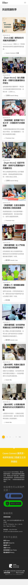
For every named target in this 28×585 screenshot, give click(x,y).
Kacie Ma (8, 380)
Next (20, 437)
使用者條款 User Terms (10, 550)
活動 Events (6, 547)
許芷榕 (7, 300)
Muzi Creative (20, 572)
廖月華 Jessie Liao (11, 260)
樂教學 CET (6, 545)
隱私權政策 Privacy (8, 552)
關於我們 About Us (8, 543)
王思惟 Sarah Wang (11, 95)
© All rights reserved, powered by (13, 571)
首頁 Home (6, 540)
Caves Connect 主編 (12, 53)
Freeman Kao (9, 138)
